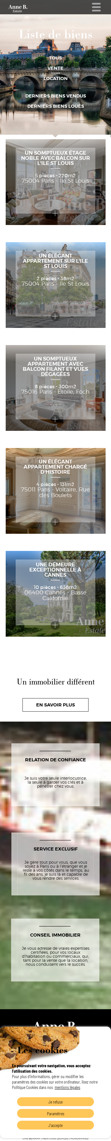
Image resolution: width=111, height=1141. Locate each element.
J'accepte (55, 1125)
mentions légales (67, 1087)
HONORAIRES (79, 1138)
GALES (63, 1138)
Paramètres (55, 1113)
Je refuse (55, 1101)
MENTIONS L (50, 1138)
